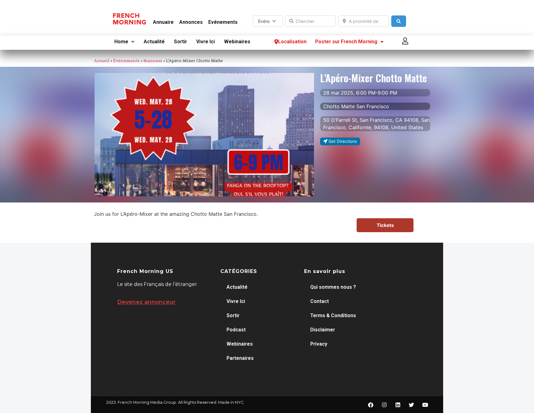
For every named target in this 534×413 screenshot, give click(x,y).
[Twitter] (411, 404)
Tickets (385, 225)
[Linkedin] (397, 404)
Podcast (236, 330)
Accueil (101, 60)
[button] (405, 41)
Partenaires (240, 358)
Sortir (180, 42)
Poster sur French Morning (346, 42)
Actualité (154, 42)
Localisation (292, 42)
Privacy (318, 344)
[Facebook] (370, 404)
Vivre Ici (205, 42)
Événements (126, 60)
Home (121, 42)
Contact (319, 301)
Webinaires (237, 42)
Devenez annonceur (146, 302)
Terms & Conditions (333, 315)
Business (152, 60)
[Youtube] (425, 404)
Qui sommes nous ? (333, 287)
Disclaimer (322, 330)
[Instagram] (384, 404)
